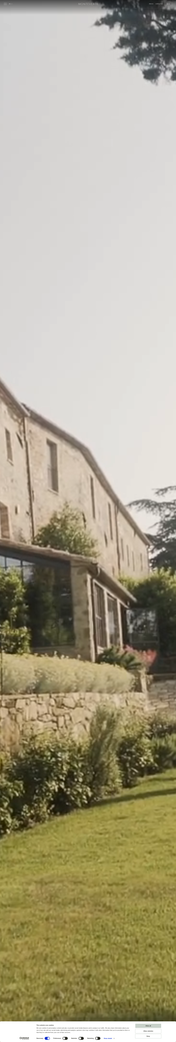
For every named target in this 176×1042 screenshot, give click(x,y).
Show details (108, 1038)
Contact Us (159, 3)
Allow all (148, 1026)
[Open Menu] (5, 4)
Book (168, 4)
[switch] (65, 1038)
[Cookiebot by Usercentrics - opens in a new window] (24, 1038)
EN (10, 3)
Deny (148, 1036)
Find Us (151, 3)
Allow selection (148, 1031)
